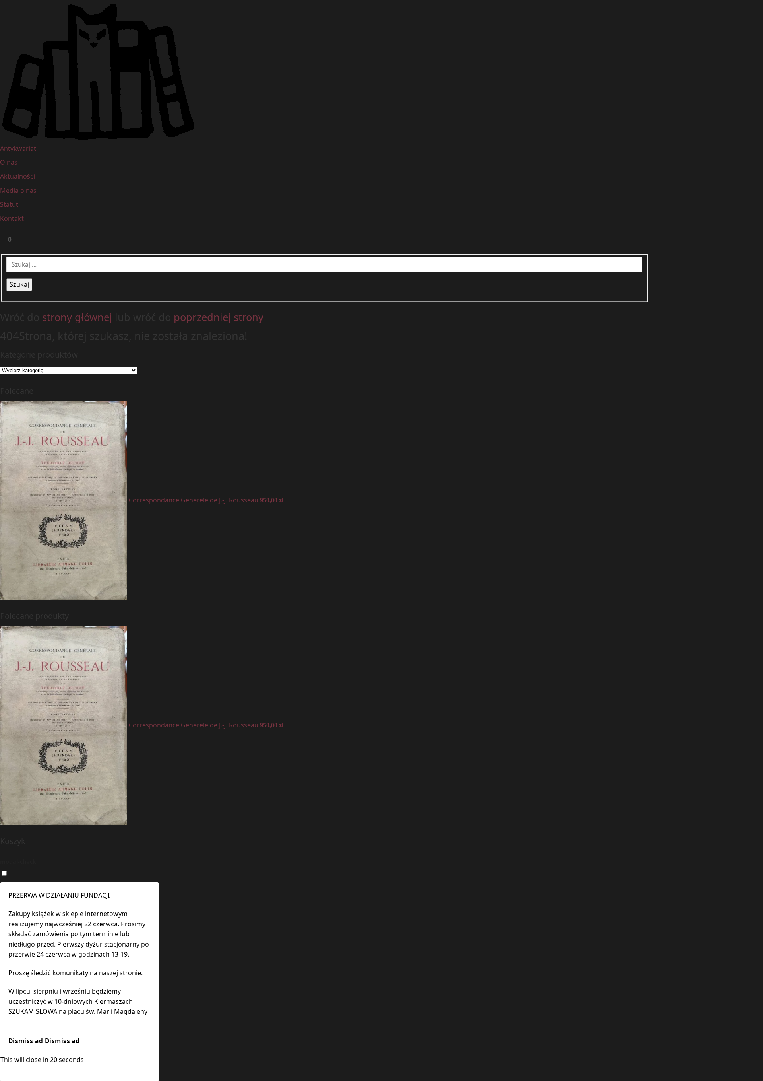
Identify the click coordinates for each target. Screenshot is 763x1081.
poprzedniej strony (218, 317)
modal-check (18, 861)
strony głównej (77, 317)
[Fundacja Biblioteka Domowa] (381, 72)
